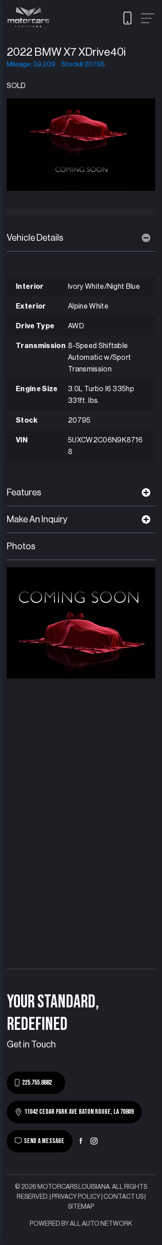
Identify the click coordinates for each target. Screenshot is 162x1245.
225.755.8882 (37, 1082)
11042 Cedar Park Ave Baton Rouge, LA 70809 (79, 1112)
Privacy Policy (76, 1197)
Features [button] (24, 492)
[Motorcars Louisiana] (28, 17)
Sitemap (81, 1207)
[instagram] (94, 1140)
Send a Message (44, 1141)
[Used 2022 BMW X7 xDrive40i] (81, 144)
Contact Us (124, 1197)
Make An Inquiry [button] (37, 519)
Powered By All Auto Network (81, 1224)
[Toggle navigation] (147, 18)
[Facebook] (81, 1140)
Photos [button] (21, 546)
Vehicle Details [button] (35, 238)
